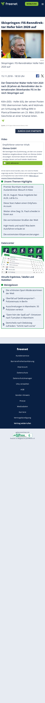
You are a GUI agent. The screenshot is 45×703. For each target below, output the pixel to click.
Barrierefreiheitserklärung (22, 361)
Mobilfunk (32, 4)
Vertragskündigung (22, 417)
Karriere (22, 412)
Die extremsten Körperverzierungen (21, 234)
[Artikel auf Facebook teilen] (38, 76)
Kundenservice (22, 355)
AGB (22, 389)
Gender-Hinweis (22, 395)
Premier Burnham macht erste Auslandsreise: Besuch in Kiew (18, 188)
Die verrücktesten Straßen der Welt (21, 220)
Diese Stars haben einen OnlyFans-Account (20, 205)
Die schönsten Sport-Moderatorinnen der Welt (24, 292)
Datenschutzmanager (22, 378)
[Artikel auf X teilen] (42, 76)
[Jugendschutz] (22, 435)
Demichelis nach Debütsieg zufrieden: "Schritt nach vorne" (21, 324)
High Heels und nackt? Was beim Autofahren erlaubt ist (19, 227)
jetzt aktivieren (12, 163)
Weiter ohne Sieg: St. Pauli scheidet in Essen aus (22, 213)
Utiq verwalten (22, 384)
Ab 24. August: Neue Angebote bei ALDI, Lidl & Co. (20, 196)
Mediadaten (22, 406)
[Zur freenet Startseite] (9, 3)
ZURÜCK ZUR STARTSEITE (29, 131)
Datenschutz (22, 372)
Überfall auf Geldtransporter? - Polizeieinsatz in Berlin (21, 300)
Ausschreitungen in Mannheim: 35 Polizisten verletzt (22, 308)
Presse (23, 401)
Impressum (23, 367)
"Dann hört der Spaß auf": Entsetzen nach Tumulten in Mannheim (23, 316)
